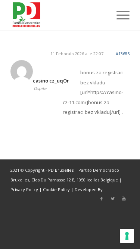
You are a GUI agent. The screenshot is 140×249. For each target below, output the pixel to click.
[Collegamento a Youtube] (124, 198)
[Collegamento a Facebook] (101, 198)
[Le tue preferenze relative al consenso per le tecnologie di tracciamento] (127, 236)
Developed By (89, 189)
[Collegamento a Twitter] (112, 198)
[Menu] (119, 15)
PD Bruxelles (61, 170)
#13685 (123, 53)
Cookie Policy (56, 189)
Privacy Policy (24, 189)
